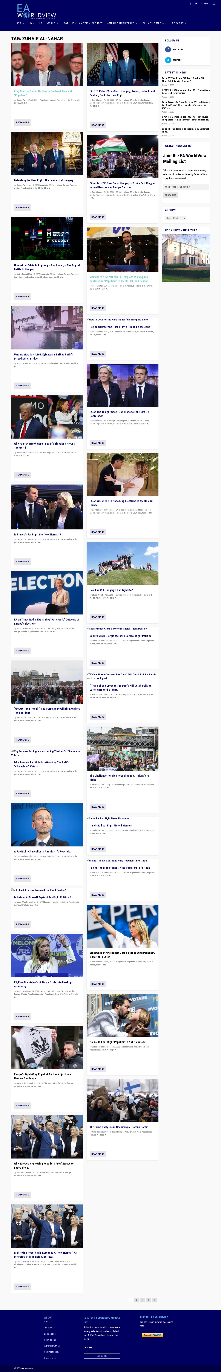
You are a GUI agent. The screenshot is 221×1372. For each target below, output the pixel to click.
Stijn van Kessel (24, 1172)
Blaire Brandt (22, 274)
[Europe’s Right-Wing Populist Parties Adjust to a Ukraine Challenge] (47, 1047)
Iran (32, 23)
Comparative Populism (56, 1083)
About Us (48, 1321)
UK (78, 100)
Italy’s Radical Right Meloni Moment (111, 825)
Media (24, 631)
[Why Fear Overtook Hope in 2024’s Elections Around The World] (47, 417)
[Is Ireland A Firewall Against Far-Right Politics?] (47, 890)
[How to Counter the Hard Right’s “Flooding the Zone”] (122, 320)
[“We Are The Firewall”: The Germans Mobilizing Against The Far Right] (47, 682)
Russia (67, 363)
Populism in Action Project (83, 23)
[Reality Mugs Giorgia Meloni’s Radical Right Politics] (122, 629)
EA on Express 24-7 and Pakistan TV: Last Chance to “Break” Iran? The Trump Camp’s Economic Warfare (186, 105)
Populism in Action (48, 100)
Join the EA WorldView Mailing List (185, 158)
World (51, 23)
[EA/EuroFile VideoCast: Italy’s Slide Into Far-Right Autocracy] (47, 955)
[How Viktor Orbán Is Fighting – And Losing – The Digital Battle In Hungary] (47, 238)
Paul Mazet (21, 539)
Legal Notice (50, 1333)
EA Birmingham (55, 185)
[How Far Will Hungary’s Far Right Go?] (122, 563)
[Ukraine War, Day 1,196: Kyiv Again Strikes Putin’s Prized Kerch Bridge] (47, 327)
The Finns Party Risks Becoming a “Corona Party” (119, 1127)
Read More (22, 122)
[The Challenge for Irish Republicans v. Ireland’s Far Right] (122, 749)
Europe (66, 185)
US (40, 23)
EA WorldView (27, 1368)
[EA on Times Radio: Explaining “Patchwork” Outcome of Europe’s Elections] (47, 592)
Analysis (44, 185)
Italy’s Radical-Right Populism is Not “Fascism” (118, 1042)
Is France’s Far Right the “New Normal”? (37, 534)
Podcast (178, 23)
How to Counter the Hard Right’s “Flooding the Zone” (120, 326)
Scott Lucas (22, 363)
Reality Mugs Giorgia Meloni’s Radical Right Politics (121, 635)
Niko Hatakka (98, 1132)
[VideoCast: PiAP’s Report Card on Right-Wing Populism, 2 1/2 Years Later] (122, 926)
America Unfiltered (121, 23)
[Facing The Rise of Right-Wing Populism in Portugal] (122, 861)
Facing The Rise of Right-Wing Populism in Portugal (120, 867)
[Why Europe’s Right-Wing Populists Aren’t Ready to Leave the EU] (47, 1137)
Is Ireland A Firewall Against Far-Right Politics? (42, 897)
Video (138, 103)
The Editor (48, 1327)
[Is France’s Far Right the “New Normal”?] (47, 507)
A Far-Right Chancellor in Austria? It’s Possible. (42, 851)
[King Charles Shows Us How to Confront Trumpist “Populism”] (47, 64)
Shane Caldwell (98, 784)
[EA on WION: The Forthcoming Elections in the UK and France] (122, 474)
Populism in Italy (52, 994)
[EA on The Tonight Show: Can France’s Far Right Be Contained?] (122, 385)
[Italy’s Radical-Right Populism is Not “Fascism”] (122, 1015)
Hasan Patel (22, 100)
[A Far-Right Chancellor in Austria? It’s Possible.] (47, 824)
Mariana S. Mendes (100, 872)
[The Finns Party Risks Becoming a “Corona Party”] (122, 1100)
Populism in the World (66, 100)
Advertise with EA (52, 1346)
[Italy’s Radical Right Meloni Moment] (122, 819)
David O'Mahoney (24, 902)
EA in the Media (153, 23)
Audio (43, 628)
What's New (48, 277)
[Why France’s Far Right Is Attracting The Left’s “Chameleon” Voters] (47, 753)
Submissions (50, 1339)
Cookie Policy (50, 1358)
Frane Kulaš (22, 856)
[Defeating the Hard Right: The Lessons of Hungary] (47, 153)
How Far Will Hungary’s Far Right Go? (111, 590)
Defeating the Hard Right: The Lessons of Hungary (43, 180)
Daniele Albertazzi (25, 1083)
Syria (20, 23)
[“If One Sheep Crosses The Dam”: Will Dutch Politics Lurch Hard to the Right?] (122, 676)
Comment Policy (51, 1352)
